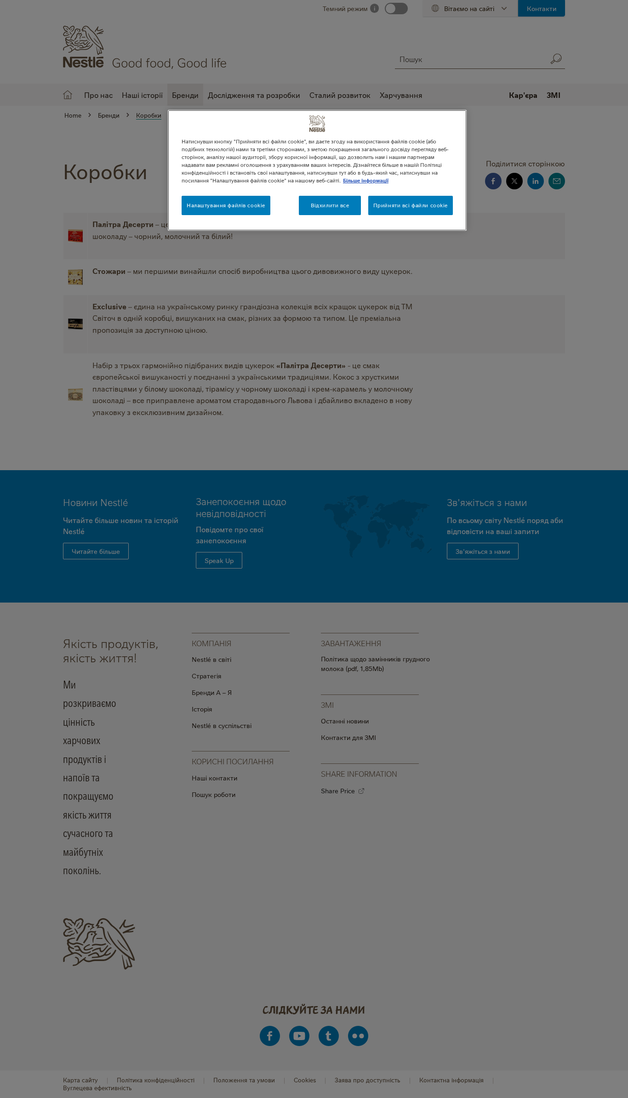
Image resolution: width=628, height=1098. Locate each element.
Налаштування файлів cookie (226, 205)
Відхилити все (330, 205)
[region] (317, 170)
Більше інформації (365, 180)
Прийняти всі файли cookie (410, 205)
